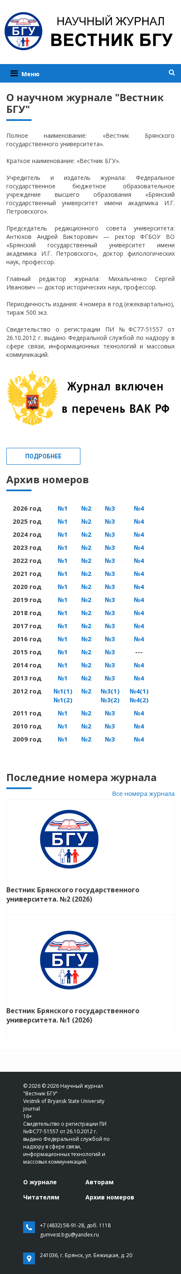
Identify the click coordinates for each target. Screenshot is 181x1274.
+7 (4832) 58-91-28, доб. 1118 (75, 1225)
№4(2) (139, 700)
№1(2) (62, 700)
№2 (86, 508)
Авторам (99, 1182)
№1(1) (62, 691)
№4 (139, 508)
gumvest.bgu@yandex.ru (69, 1234)
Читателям (41, 1197)
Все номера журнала (143, 793)
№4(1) (139, 691)
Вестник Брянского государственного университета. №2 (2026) (72, 894)
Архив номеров (109, 1197)
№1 (63, 508)
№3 (110, 508)
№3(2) (110, 700)
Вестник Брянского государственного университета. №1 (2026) (72, 1015)
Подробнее (43, 456)
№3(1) (110, 691)
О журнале (40, 1182)
